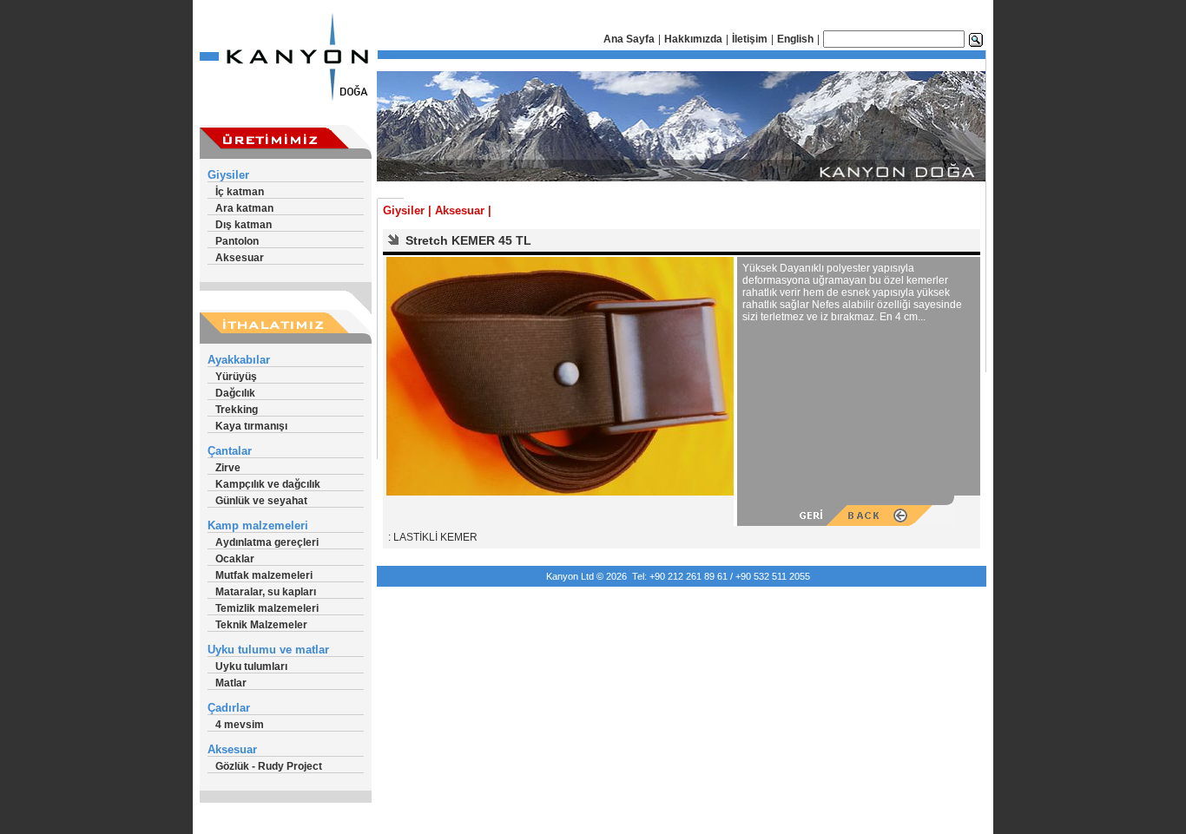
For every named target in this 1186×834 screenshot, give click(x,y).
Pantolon (237, 241)
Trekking (236, 410)
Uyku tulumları (251, 666)
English (795, 39)
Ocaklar (234, 559)
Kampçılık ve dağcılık (267, 484)
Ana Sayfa (629, 39)
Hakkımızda (693, 39)
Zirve (227, 468)
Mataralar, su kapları (265, 592)
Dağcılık (235, 393)
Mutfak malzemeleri (264, 575)
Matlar (231, 683)
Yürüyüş (236, 377)
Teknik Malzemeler (261, 625)
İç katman (239, 192)
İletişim (750, 39)
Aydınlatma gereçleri (267, 542)
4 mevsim (239, 725)
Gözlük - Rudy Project (268, 766)
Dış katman (243, 225)
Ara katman (244, 208)
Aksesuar (239, 258)
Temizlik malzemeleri (267, 608)
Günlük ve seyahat (261, 501)
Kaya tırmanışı (251, 426)
